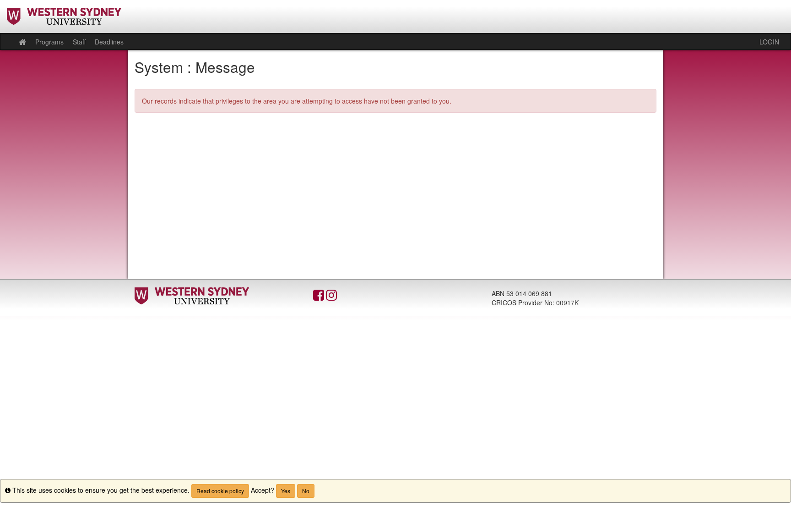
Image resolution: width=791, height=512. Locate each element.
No (305, 491)
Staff (79, 41)
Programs (49, 41)
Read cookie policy (220, 491)
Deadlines (109, 41)
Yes (285, 491)
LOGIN (769, 41)
